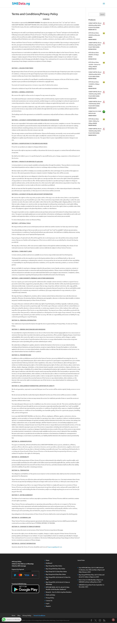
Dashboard (49, 563)
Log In (47, 603)
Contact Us (49, 600)
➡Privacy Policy (16, 561)
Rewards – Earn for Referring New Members (59, 592)
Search (102, 14)
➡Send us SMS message (19, 566)
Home (47, 560)
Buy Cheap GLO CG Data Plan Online (56, 571)
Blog (19, 615)
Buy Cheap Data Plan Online (54, 566)
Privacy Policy (50, 598)
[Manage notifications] (113, 619)
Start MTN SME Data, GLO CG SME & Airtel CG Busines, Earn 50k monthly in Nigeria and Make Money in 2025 (91, 570)
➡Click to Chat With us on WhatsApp (23, 564)
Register (48, 606)
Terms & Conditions (39, 615)
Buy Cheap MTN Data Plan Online (55, 569)
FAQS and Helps (50, 595)
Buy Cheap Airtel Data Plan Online (56, 574)
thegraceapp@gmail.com (54, 547)
